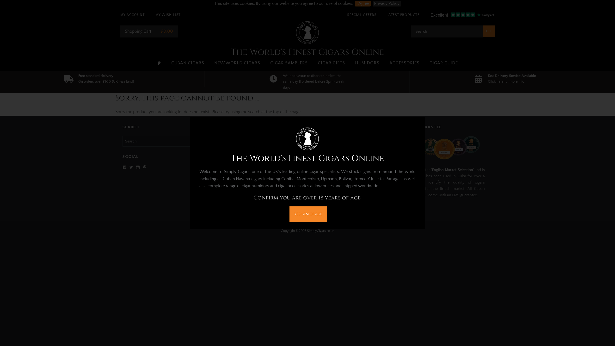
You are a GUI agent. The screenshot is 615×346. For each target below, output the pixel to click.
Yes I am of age (308, 214)
